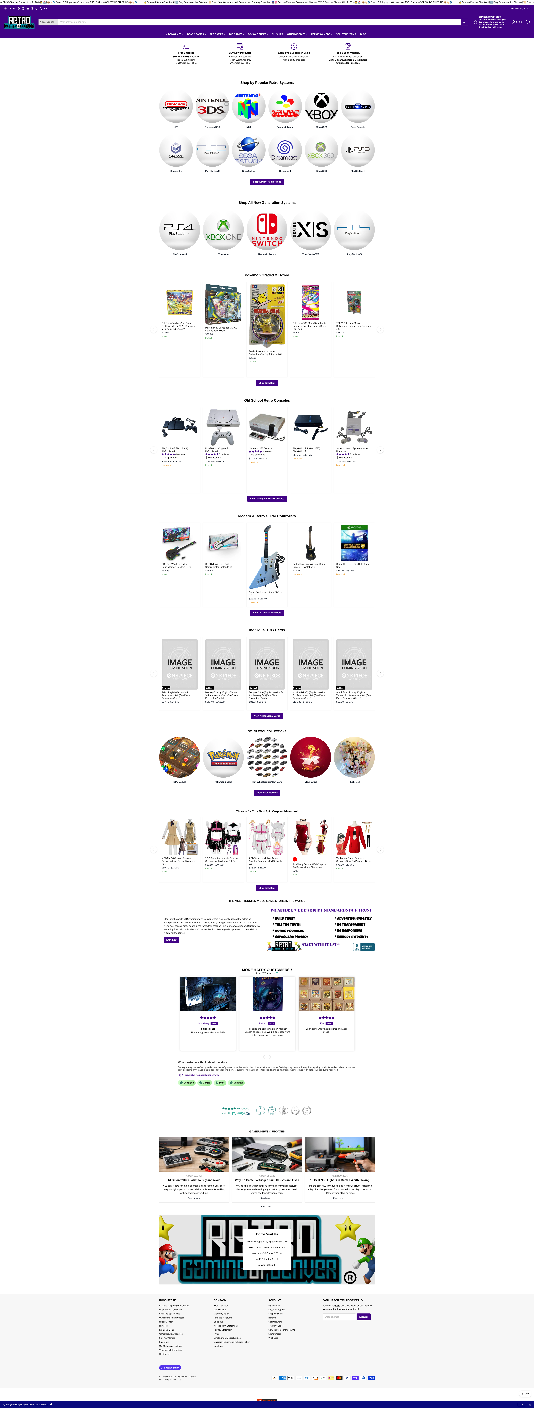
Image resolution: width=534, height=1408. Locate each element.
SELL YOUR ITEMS (346, 34)
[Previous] (153, 329)
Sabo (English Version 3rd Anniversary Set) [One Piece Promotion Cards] (176, 695)
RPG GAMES (216, 34)
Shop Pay (246, 60)
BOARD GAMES (195, 34)
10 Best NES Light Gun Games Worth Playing (339, 1180)
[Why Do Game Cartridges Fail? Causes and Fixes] (267, 1154)
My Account (274, 1305)
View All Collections (267, 792)
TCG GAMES (236, 34)
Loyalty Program (276, 1309)
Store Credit (274, 1334)
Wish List (273, 1338)
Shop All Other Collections (267, 181)
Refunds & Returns (223, 1318)
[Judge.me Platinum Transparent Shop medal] (260, 1110)
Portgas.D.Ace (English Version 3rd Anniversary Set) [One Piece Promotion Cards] (266, 695)
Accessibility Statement (226, 1326)
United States (519, 8)
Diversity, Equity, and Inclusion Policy (232, 1342)
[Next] (380, 329)
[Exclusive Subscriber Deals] (294, 54)
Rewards (163, 1326)
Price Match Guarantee (170, 1309)
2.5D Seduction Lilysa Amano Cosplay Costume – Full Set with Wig (265, 861)
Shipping (218, 1322)
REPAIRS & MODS (321, 34)
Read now (193, 1198)
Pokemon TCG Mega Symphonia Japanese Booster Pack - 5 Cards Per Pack (309, 326)
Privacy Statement (223, 1330)
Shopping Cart (275, 1313)
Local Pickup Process (169, 1313)
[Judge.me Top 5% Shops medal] (295, 1110)
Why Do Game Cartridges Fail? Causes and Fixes (267, 1180)
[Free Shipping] (186, 54)
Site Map (218, 1346)
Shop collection (267, 383)
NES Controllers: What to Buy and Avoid (194, 1180)
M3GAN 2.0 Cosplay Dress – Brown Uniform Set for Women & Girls (178, 861)
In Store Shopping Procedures (174, 1305)
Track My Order (275, 1326)
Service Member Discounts (281, 1330)
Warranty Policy (221, 1313)
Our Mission (220, 1309)
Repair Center (166, 1322)
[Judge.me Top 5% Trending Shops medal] (306, 1110)
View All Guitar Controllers (267, 612)
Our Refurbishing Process (171, 1318)
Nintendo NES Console (260, 448)
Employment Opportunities (227, 1338)
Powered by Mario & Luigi (170, 1379)
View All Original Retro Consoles (267, 498)
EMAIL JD (171, 940)
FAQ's (216, 1334)
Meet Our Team (221, 1305)
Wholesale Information (170, 1350)
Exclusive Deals (166, 1330)
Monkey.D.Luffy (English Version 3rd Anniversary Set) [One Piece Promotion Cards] (221, 695)
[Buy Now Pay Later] (240, 54)
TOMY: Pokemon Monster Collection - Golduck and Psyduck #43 (353, 326)
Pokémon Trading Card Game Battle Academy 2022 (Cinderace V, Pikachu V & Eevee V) (179, 326)
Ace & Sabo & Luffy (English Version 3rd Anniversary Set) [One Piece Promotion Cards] (353, 695)
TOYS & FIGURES (257, 34)
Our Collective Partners (170, 1346)
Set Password (275, 1322)
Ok (522, 1404)
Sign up (363, 1316)
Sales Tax (164, 1342)
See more (266, 1206)
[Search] (464, 22)
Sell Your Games (167, 1338)
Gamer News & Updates (171, 1334)
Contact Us (164, 1354)
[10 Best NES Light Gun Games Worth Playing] (340, 1154)
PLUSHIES (277, 34)
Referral (272, 1318)
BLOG (363, 34)
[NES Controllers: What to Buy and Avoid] (194, 1154)
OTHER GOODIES (296, 34)
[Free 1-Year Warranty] (348, 54)
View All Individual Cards (267, 716)
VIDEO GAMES (174, 34)
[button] (265, 1057)
